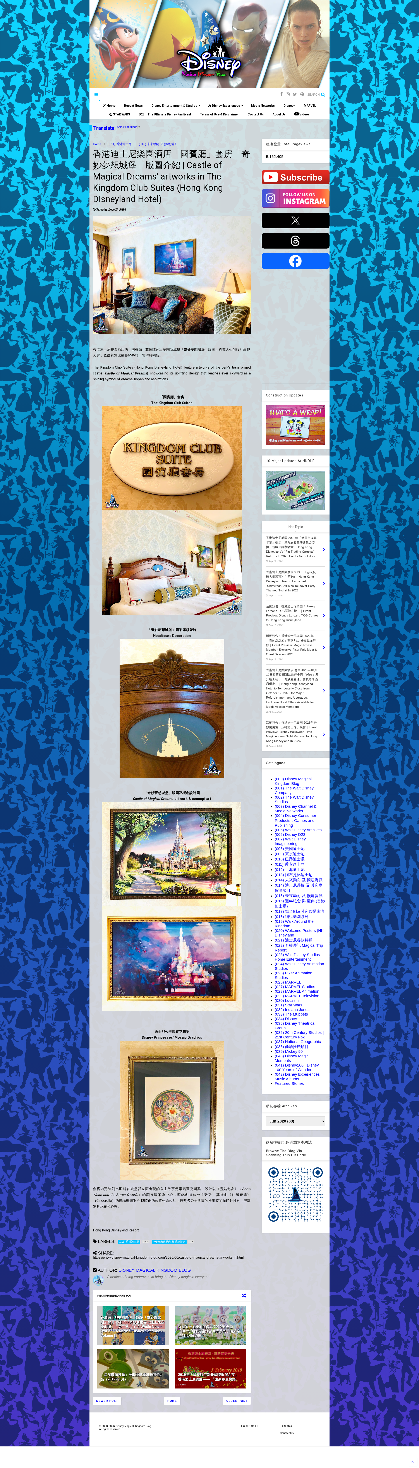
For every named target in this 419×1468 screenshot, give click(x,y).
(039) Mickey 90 (289, 1051)
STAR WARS (121, 114)
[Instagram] (288, 94)
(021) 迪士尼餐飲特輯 (294, 940)
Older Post (236, 1400)
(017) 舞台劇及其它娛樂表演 (299, 911)
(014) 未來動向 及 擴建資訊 (299, 880)
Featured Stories (289, 1083)
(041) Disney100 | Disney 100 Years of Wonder (297, 1067)
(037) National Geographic (298, 1042)
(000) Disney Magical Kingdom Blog (293, 781)
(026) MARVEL (288, 982)
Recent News (133, 105)
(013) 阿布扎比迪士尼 (294, 875)
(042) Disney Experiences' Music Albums (297, 1076)
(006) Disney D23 (290, 834)
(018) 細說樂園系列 (292, 916)
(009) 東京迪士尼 (290, 854)
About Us (279, 114)
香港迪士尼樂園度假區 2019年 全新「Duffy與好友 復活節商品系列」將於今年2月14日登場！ (209, 1331)
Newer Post (107, 1400)
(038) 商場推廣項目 (292, 1047)
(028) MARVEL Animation (297, 991)
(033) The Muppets (291, 1014)
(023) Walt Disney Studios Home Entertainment (297, 957)
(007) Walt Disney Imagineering (290, 841)
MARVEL (310, 105)
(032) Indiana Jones (292, 1009)
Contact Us (256, 114)
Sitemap (287, 1425)
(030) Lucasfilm (288, 1000)
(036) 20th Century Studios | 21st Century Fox (299, 1034)
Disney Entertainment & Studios (174, 105)
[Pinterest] (302, 94)
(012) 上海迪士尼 (290, 869)
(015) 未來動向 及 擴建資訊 (157, 144)
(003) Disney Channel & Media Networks (295, 808)
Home (110, 105)
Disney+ (289, 105)
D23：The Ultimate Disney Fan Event (165, 114)
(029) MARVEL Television (297, 996)
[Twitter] (295, 94)
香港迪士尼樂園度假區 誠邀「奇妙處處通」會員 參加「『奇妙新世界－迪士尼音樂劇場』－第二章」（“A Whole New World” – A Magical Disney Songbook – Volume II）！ (133, 1327)
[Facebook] (281, 94)
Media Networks (263, 105)
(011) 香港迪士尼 (120, 144)
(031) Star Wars (288, 1005)
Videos (304, 114)
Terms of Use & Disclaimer (219, 114)
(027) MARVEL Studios (295, 987)
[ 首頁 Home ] (249, 1425)
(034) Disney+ (287, 1019)
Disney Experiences (225, 105)
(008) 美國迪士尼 (290, 849)
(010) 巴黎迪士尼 (290, 859)
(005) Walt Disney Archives (298, 830)
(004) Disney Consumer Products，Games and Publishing (295, 820)
